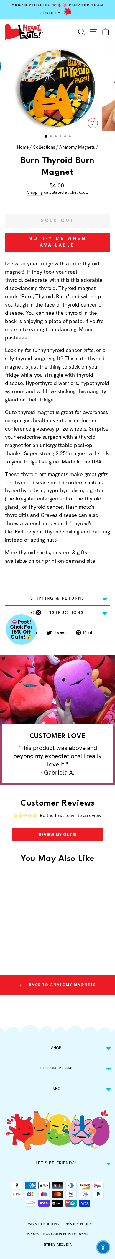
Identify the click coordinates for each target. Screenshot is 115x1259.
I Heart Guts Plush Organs (64, 1234)
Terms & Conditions (41, 1224)
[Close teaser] (38, 612)
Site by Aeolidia (57, 1245)
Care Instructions (57, 612)
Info (56, 1088)
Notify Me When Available (57, 242)
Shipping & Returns (57, 598)
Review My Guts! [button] (58, 835)
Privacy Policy (78, 1224)
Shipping (35, 192)
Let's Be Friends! (56, 1163)
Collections (44, 147)
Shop (56, 1047)
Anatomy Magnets (77, 147)
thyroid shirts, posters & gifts (53, 552)
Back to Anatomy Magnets (61, 985)
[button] (21, 629)
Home (23, 147)
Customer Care (56, 1068)
